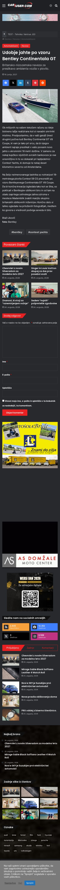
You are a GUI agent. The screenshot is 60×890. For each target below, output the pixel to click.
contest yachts (39, 232)
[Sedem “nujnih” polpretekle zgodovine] (44, 290)
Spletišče (7, 388)
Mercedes (22, 840)
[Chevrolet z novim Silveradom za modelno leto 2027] (15, 257)
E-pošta (7, 374)
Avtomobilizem (28, 39)
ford (39, 835)
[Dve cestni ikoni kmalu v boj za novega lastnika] (49, 792)
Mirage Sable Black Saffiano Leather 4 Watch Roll (37, 671)
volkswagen (26, 851)
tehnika (39, 845)
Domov (7, 39)
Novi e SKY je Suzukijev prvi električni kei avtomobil (36, 685)
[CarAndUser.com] (20, 5)
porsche (44, 840)
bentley (17, 232)
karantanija (9, 840)
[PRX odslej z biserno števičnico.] (10, 715)
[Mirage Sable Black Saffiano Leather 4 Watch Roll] (10, 673)
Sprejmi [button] (29, 883)
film (31, 835)
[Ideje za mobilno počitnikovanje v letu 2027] (11, 814)
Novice (16, 39)
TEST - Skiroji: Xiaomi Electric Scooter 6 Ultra (29, 34)
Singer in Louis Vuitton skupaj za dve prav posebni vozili (43, 271)
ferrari (23, 835)
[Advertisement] (30, 494)
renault (7, 845)
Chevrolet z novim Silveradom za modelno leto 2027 (13, 271)
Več (20, 883)
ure (15, 851)
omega (34, 840)
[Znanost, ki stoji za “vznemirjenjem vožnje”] (15, 290)
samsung (18, 845)
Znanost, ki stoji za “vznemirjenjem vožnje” (15, 302)
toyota (7, 851)
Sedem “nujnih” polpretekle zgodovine (44, 302)
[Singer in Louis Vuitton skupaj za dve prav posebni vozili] (44, 257)
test (48, 845)
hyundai (48, 835)
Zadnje (30, 647)
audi (6, 835)
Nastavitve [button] (10, 883)
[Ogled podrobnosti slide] (30, 17)
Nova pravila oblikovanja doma (39, 696)
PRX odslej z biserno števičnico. (39, 710)
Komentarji (48, 647)
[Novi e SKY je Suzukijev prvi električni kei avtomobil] (10, 687)
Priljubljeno (12, 647)
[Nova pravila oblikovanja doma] (10, 701)
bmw (14, 835)
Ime (5, 361)
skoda (29, 845)
